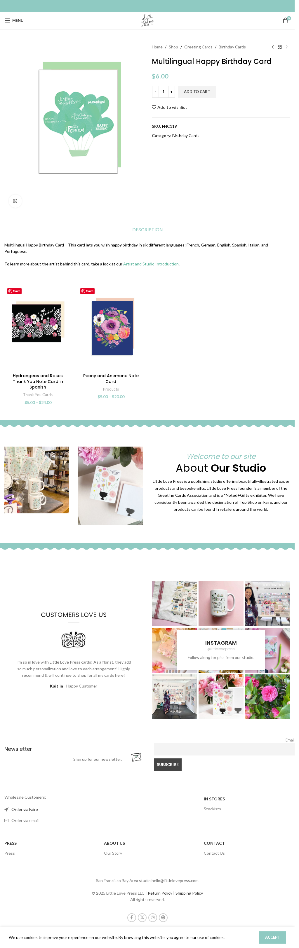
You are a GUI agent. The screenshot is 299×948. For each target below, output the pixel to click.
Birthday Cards (232, 46)
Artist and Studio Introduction (151, 263)
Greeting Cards (198, 46)
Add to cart (197, 91)
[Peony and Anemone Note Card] (111, 327)
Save (16, 291)
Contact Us (214, 853)
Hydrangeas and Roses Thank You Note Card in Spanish (38, 381)
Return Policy (160, 893)
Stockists (212, 808)
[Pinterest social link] (163, 917)
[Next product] (286, 47)
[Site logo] (147, 20)
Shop (173, 46)
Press (9, 853)
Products (111, 389)
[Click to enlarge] (15, 201)
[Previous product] (272, 47)
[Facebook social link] (131, 917)
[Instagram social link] (152, 917)
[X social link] (142, 917)
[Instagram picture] (174, 603)
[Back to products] (279, 47)
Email (290, 740)
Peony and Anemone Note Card (111, 378)
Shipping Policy (189, 893)
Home (157, 46)
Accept (272, 937)
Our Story (113, 853)
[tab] (147, 230)
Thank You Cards (38, 394)
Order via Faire (24, 809)
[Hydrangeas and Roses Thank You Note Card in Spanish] (38, 327)
